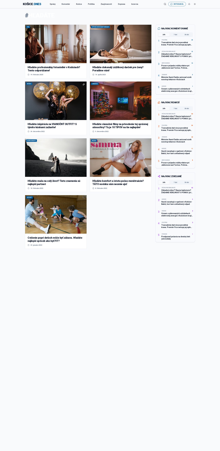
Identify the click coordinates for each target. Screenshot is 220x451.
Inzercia (134, 4)
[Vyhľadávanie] (165, 4)
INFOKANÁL (179, 4)
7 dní (175, 35)
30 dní (186, 35)
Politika (91, 4)
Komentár (66, 4)
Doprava (121, 4)
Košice (79, 4)
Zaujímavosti (106, 4)
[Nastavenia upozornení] (189, 4)
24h (164, 35)
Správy (53, 4)
